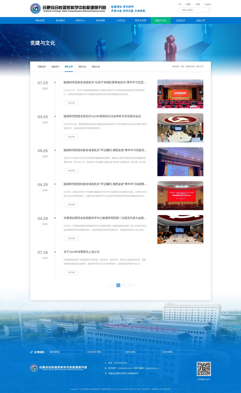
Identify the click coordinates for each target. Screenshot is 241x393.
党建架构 (42, 67)
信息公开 (200, 20)
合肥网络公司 (156, 389)
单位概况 (60, 20)
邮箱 (189, 4)
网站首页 (40, 20)
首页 (182, 66)
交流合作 (180, 20)
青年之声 (69, 67)
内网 (198, 4)
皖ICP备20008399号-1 (134, 389)
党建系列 (55, 67)
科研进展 (100, 20)
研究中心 (80, 20)
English (208, 4)
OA (179, 4)
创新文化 (82, 67)
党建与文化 (160, 20)
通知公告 (96, 67)
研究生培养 (140, 20)
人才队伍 (120, 20)
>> (131, 285)
